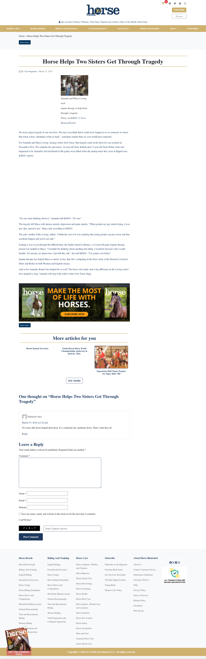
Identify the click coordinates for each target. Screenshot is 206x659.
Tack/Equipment (97, 28)
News (173, 28)
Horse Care (13, 28)
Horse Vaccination (84, 628)
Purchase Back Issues (114, 569)
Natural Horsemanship (28, 609)
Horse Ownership (149, 28)
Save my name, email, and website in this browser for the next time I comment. (58, 513)
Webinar (85, 21)
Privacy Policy (139, 590)
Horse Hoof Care (83, 598)
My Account (66, 21)
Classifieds (137, 605)
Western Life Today (113, 590)
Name (22, 493)
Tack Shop (94, 21)
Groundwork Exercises (28, 579)
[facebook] (170, 3)
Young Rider (110, 585)
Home (22, 35)
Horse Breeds (38, 28)
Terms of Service (140, 595)
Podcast (76, 21)
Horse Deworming (84, 583)
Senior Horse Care (84, 643)
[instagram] (185, 3)
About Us (137, 564)
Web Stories (138, 610)
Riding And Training (28, 569)
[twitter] (175, 3)
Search (180, 16)
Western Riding (25, 623)
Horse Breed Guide (27, 564)
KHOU (22, 155)
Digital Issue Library (110, 21)
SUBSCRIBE (192, 28)
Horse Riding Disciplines (29, 590)
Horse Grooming (83, 588)
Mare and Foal (82, 633)
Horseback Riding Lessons (30, 604)
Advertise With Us (141, 579)
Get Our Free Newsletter (115, 574)
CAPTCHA (25, 519)
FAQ (135, 585)
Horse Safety (81, 623)
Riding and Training (66, 28)
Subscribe (179, 10)
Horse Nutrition (83, 612)
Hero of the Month (128, 21)
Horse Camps (24, 585)
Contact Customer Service (144, 569)
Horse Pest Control (84, 618)
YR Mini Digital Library (115, 579)
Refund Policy (139, 600)
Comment (24, 455)
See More (74, 380)
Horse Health (81, 593)
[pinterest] (180, 3)
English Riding (25, 574)
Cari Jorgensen (30, 71)
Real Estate (142, 21)
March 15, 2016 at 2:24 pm (35, 422)
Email (22, 500)
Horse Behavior (82, 573)
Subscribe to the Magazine (116, 564)
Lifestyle (123, 28)
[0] (163, 3)
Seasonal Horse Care (85, 638)
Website (22, 507)
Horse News (24, 42)
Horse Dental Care (84, 578)
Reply (25, 433)
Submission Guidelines (143, 574)
